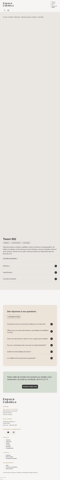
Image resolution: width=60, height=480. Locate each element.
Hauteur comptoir (16, 242)
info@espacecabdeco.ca (9, 421)
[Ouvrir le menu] (8, 10)
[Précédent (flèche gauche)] (0, 479)
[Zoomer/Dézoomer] (0, 477)
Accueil (5, 17)
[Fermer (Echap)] (5, 477)
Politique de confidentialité (22, 472)
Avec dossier (26, 242)
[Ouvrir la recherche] (4, 10)
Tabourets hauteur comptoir (28, 17)
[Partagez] (3, 477)
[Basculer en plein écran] (2, 477)
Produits (10, 17)
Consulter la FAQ (14, 317)
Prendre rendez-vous (30, 386)
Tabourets (17, 17)
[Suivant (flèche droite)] (2, 479)
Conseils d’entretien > (10, 258)
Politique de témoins (33, 472)
